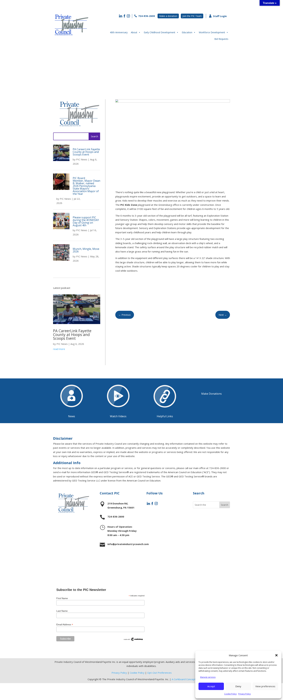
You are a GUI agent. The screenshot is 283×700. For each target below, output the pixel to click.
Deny (238, 686)
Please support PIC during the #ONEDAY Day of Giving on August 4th (86, 221)
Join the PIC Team (192, 16)
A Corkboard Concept (184, 679)
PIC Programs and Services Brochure (210, 538)
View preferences (265, 686)
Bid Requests (221, 38)
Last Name (62, 611)
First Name (62, 598)
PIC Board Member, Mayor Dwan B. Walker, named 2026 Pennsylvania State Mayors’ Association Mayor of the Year (86, 186)
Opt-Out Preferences (159, 672)
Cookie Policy (230, 693)
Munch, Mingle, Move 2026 (86, 250)
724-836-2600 (146, 16)
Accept (211, 686)
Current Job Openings (206, 520)
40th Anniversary (119, 32)
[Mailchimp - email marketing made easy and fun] (133, 640)
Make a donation (168, 16)
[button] (276, 655)
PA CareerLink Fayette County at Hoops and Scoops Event (86, 151)
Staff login (204, 554)
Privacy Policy (244, 693)
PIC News (81, 159)
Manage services (208, 677)
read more (59, 349)
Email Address (64, 624)
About (134, 32)
